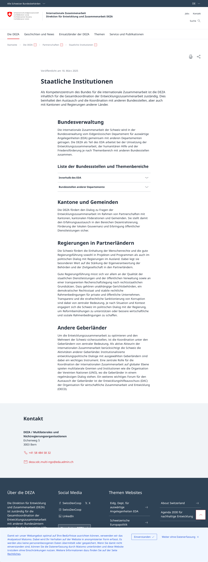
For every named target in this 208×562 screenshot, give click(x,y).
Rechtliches (14, 554)
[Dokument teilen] (199, 56)
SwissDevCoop (72, 503)
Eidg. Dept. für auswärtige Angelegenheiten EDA (124, 507)
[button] (13, 34)
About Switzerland (173, 503)
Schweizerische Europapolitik (120, 522)
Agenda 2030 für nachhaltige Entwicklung (177, 514)
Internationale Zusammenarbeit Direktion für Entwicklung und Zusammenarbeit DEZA (79, 14)
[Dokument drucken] (191, 56)
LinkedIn (68, 516)
